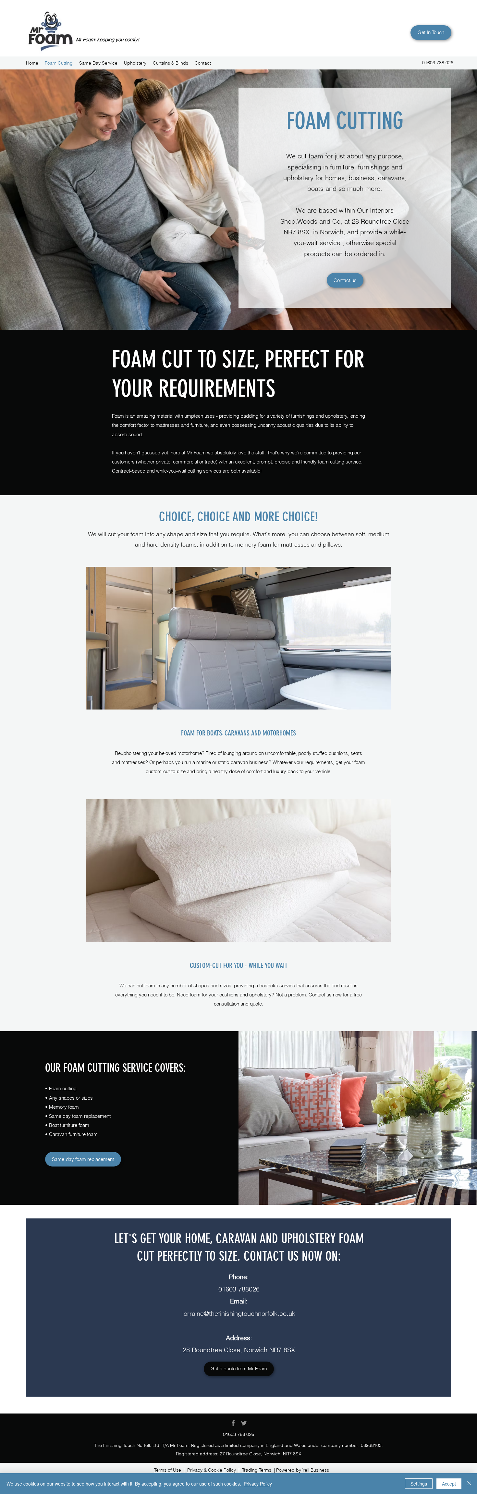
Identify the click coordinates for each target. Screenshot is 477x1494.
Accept (449, 1483)
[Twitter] (244, 1423)
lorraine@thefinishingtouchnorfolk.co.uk (238, 1313)
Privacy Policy (258, 1483)
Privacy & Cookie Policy (211, 1470)
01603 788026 (239, 1289)
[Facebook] (233, 1423)
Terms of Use (167, 1470)
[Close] (469, 1483)
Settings (418, 1483)
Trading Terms (256, 1470)
